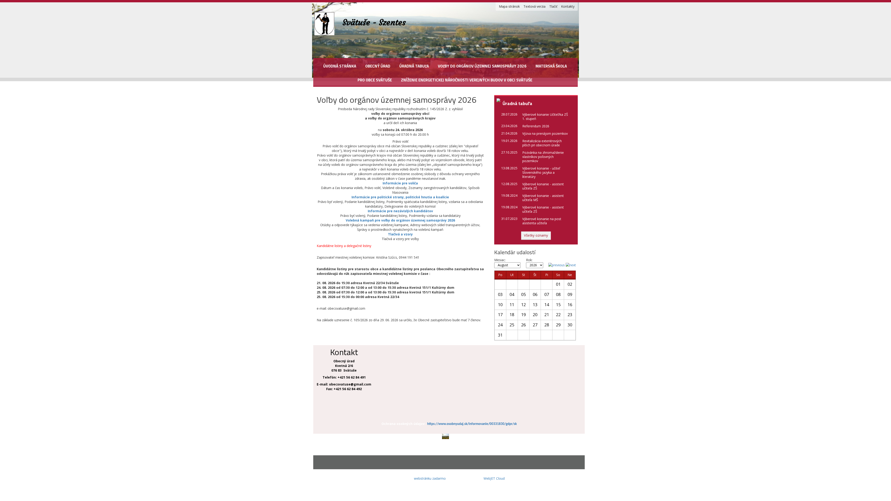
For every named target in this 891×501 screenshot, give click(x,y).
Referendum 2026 (535, 126)
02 (570, 284)
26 (523, 325)
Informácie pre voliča (400, 183)
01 (558, 284)
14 (546, 304)
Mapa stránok (509, 6)
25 (512, 325)
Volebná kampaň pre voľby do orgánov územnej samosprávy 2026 (400, 220)
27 (535, 325)
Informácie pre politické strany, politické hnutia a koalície (400, 197)
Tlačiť (553, 6)
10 (500, 304)
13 (535, 304)
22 (558, 314)
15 (558, 304)
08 (558, 294)
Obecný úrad (377, 66)
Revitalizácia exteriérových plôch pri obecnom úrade (542, 143)
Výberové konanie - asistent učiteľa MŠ (543, 197)
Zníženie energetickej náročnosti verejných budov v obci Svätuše (466, 80)
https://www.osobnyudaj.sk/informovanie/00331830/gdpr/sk (472, 424)
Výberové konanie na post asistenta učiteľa (541, 221)
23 (570, 314)
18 (512, 314)
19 (523, 314)
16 (570, 304)
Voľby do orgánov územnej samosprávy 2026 (482, 66)
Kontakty (568, 6)
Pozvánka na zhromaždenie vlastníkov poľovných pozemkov (543, 156)
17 (500, 314)
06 (535, 294)
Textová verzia (534, 6)
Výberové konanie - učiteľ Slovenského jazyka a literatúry (541, 172)
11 (512, 304)
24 (500, 325)
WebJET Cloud (494, 478)
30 (570, 325)
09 (570, 294)
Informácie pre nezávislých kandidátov (400, 211)
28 (546, 325)
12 (523, 304)
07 (546, 294)
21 (546, 314)
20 (535, 314)
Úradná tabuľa (414, 66)
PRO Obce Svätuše (375, 80)
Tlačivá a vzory (400, 234)
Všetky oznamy (536, 235)
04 (512, 294)
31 (500, 335)
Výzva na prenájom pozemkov (545, 133)
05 (523, 294)
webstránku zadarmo (430, 478)
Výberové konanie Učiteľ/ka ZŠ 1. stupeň (545, 116)
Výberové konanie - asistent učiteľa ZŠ (543, 186)
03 (500, 294)
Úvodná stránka (339, 66)
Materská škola (551, 66)
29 (558, 325)
